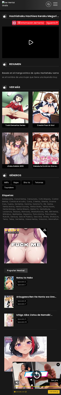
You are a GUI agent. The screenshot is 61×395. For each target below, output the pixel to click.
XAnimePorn (53, 219)
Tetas (11, 219)
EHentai (45, 201)
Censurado (32, 199)
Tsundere (9, 187)
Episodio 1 (22, 285)
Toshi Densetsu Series (15, 125)
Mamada (26, 211)
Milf (46, 211)
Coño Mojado (45, 199)
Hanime (28, 204)
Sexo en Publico (25, 216)
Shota (46, 216)
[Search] (48, 4)
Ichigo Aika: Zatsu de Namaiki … (34, 315)
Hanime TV (37, 204)
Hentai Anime (8, 206)
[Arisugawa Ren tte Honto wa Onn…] (8, 301)
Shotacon (54, 216)
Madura (16, 211)
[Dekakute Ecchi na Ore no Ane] (46, 148)
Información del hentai (32, 22)
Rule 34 (6, 216)
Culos (29, 201)
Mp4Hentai (17, 214)
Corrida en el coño (17, 201)
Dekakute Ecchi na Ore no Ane (47, 166)
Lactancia (7, 211)
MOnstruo (7, 214)
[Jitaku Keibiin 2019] (15, 148)
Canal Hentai (20, 199)
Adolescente (7, 199)
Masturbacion (37, 211)
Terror (5, 219)
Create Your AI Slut (45, 125)
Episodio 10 (22, 322)
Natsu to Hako (24, 277)
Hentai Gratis (35, 206)
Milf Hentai (53, 211)
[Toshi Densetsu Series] (15, 107)
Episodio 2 (22, 282)
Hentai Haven (48, 206)
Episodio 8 (22, 301)
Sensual (14, 216)
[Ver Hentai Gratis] (10, 4)
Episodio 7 (22, 304)
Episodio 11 (22, 319)
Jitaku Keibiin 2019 (15, 166)
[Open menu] (55, 4)
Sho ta (27, 182)
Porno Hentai (50, 214)
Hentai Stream (23, 209)
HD (45, 204)
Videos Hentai (31, 219)
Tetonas (39, 182)
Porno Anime (38, 214)
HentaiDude (45, 209)
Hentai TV (34, 209)
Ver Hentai (19, 219)
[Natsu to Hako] (8, 282)
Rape (16, 182)
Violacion (43, 219)
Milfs (6, 182)
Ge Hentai (19, 204)
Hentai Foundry (22, 206)
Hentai (50, 204)
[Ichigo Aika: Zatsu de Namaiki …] (8, 319)
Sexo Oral (38, 216)
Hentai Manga (9, 209)
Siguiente (51, 22)
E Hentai (36, 201)
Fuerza (10, 204)
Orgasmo (27, 214)
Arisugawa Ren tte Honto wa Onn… (36, 296)
